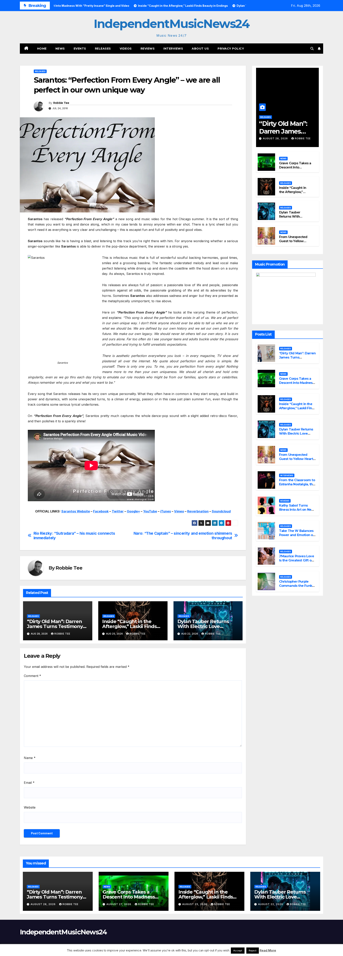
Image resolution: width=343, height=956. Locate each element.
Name (30, 758)
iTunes (165, 511)
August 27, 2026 (119, 904)
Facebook (101, 511)
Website (30, 807)
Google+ (133, 511)
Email (29, 783)
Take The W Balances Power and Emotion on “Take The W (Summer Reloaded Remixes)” (297, 537)
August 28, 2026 (276, 138)
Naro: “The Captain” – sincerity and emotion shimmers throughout (183, 535)
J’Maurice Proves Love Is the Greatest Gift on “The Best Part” (296, 560)
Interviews (173, 48)
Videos (126, 48)
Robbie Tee (61, 103)
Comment (32, 676)
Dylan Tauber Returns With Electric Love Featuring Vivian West (203, 626)
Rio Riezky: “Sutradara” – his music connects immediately (74, 535)
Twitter (118, 511)
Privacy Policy (231, 48)
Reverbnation (198, 511)
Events (80, 48)
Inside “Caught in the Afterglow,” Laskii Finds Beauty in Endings (129, 626)
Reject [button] (252, 950)
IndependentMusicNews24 (171, 23)
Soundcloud (221, 511)
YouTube (150, 511)
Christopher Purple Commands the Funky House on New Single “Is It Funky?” (296, 588)
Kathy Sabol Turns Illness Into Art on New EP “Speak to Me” (296, 510)
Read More (268, 950)
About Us (200, 48)
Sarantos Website (75, 511)
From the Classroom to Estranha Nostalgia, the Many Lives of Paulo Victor (297, 486)
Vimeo (179, 511)
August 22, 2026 (271, 904)
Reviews (148, 48)
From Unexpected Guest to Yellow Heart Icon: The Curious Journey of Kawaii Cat (296, 461)
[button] (312, 49)
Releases (103, 48)
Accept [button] (237, 950)
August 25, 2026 (195, 904)
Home (42, 48)
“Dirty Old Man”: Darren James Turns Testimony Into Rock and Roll (55, 626)
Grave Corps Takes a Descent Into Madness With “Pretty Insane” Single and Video (296, 385)
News (60, 48)
